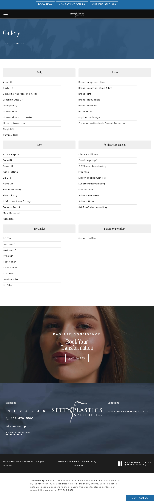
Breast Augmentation (92, 82)
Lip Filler (7, 285)
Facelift (7, 160)
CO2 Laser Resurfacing (17, 201)
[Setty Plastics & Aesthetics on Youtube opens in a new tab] (26, 411)
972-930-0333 (66, 490)
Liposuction (10, 112)
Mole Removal (11, 213)
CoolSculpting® (88, 160)
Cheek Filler (10, 268)
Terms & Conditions (68, 462)
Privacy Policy (89, 462)
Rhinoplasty (10, 196)
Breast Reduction (89, 100)
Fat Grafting (10, 172)
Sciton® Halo (86, 201)
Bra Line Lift (85, 112)
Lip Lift (7, 178)
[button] (5, 14)
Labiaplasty (10, 106)
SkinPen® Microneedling (93, 207)
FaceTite (8, 219)
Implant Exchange (89, 117)
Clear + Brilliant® (88, 154)
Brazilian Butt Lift (13, 100)
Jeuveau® (9, 244)
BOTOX (7, 238)
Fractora (84, 172)
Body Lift (8, 88)
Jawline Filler (10, 279)
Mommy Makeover (14, 123)
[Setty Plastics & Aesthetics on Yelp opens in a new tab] (32, 411)
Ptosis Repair (11, 154)
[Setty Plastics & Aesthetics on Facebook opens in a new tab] (15, 411)
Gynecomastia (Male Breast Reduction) (103, 123)
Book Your (77, 342)
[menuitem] (9, 411)
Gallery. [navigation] (19, 44)
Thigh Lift (8, 129)
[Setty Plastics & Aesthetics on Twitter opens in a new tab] (20, 411)
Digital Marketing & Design (137, 464)
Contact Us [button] (140, 498)
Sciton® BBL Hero (89, 196)
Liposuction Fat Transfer (18, 117)
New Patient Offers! (72, 4)
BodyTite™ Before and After (20, 94)
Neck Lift (8, 184)
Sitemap (78, 465)
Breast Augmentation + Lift (95, 88)
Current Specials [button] (104, 4)
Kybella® (8, 256)
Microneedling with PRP (93, 178)
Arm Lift (7, 82)
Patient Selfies (88, 238)
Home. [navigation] (7, 44)
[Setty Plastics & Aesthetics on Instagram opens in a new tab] (9, 411)
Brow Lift (8, 166)
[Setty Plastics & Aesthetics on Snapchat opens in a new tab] (38, 411)
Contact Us (77, 358)
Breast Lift (85, 94)
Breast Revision (88, 106)
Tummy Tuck (10, 135)
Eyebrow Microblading (92, 184)
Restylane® (10, 262)
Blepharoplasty (12, 190)
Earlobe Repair (12, 207)
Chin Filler (9, 274)
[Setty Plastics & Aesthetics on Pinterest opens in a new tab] (44, 411)
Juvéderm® (10, 250)
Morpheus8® (86, 190)
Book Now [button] (45, 4)
